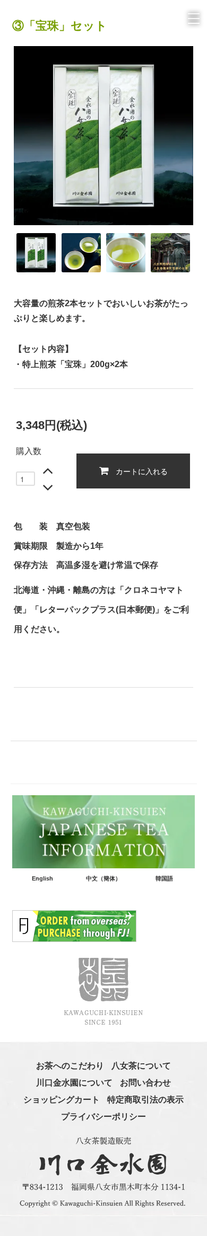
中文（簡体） (103, 878)
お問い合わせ (145, 1082)
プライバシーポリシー (103, 1116)
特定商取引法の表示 (145, 1099)
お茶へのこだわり (70, 1065)
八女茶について (141, 1065)
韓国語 (164, 878)
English (42, 878)
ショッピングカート (61, 1099)
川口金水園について (74, 1082)
